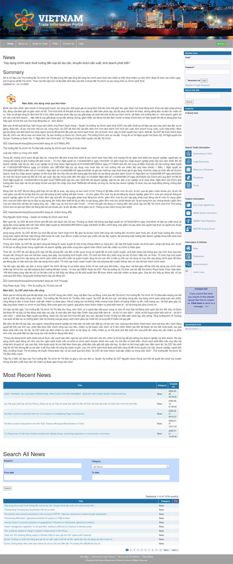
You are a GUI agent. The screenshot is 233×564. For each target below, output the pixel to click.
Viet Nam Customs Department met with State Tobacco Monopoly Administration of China (44, 423)
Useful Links (198, 272)
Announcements (200, 264)
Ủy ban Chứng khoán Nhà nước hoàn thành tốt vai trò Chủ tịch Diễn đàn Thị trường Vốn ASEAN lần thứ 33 (52, 543)
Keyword (8, 460)
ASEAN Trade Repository (204, 220)
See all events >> (193, 328)
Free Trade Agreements (203, 205)
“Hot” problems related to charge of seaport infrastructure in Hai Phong (35, 530)
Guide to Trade (40, 43)
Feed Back (147, 556)
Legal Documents (201, 161)
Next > (166, 550)
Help (81, 43)
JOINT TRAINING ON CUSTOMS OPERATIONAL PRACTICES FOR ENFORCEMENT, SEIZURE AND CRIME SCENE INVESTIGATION (65, 393)
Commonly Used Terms (103, 556)
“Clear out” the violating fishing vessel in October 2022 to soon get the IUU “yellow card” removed (47, 535)
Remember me (194, 80)
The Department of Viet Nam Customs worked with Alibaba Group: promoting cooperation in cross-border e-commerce (56, 433)
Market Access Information (205, 212)
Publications (198, 256)
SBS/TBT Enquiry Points (204, 228)
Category (96, 461)
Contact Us (68, 43)
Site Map (84, 556)
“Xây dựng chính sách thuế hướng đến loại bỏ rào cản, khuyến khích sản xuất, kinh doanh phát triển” (49, 505)
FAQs (55, 43)
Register (189, 85)
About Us (23, 43)
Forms (196, 185)
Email (188, 57)
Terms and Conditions (128, 556)
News (195, 248)
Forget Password (202, 85)
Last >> (175, 550)
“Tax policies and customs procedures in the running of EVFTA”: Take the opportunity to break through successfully (55, 514)
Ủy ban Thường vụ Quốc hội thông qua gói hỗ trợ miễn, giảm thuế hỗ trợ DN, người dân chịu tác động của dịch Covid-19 (58, 539)
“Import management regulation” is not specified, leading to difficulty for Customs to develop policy (48, 526)
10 (160, 550)
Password (190, 67)
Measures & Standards (203, 169)
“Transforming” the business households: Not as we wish (29, 509)
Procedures (198, 177)
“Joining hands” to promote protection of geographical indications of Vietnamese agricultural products (49, 522)
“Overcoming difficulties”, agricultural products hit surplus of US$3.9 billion (37, 518)
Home (10, 43)
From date (9, 472)
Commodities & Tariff (202, 153)
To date (95, 472)
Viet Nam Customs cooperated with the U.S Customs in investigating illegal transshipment (44, 413)
